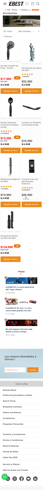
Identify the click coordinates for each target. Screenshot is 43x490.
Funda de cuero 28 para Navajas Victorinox (30, 181)
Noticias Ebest (9, 390)
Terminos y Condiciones (14, 434)
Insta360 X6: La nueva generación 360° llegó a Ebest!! (20, 288)
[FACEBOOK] (21, 478)
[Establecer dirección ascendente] (38, 31)
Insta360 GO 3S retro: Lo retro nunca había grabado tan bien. (19, 309)
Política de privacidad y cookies (17, 395)
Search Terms (9, 401)
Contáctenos (9, 418)
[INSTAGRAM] (14, 478)
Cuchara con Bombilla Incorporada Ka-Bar (31, 123)
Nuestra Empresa (11, 446)
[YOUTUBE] (28, 478)
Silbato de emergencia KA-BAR (10, 180)
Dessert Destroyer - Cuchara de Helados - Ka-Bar (10, 124)
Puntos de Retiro (10, 451)
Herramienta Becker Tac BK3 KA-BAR (9, 236)
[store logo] (16, 3)
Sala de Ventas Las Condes (15, 470)
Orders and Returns (12, 412)
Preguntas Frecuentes (13, 424)
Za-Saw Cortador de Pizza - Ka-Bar (9, 66)
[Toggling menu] (4, 4)
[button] (26, 31)
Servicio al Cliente (11, 464)
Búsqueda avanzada (12, 406)
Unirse (33, 369)
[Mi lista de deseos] (27, 3)
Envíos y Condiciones (13, 440)
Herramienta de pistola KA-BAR (31, 69)
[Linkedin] (35, 478)
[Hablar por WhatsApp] (5, 477)
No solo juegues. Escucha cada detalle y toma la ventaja (19, 330)
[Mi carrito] (32, 3)
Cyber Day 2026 (10, 457)
